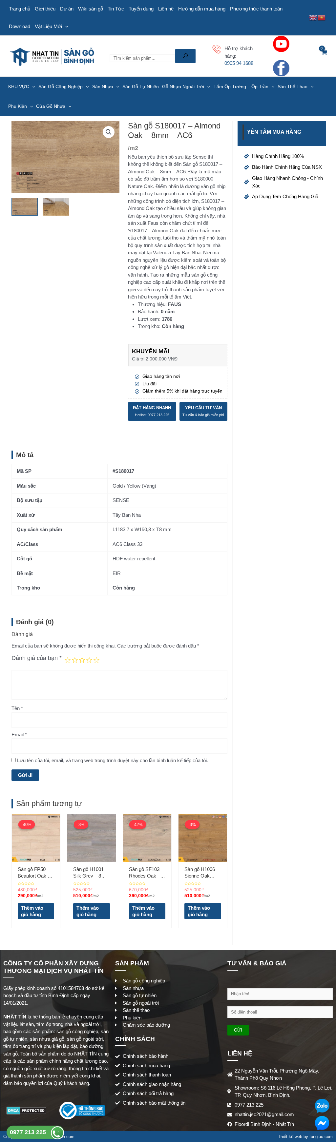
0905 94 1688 (238, 63)
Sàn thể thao (292, 86)
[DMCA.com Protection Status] (26, 1110)
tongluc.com (321, 1136)
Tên (17, 708)
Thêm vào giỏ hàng (32, 911)
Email (19, 734)
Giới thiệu (45, 8)
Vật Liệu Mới (48, 26)
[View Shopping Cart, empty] (323, 56)
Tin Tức (116, 8)
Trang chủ (19, 8)
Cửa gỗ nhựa (50, 106)
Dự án (67, 8)
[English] (313, 17)
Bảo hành (148, 311)
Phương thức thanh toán (256, 8)
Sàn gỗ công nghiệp (60, 86)
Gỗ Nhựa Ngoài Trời (183, 86)
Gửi (238, 1030)
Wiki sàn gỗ (90, 8)
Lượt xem (148, 319)
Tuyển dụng (141, 8)
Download (19, 26)
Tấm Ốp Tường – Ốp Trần (241, 86)
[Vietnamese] (322, 17)
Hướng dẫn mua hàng (201, 8)
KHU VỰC (18, 86)
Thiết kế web (290, 1136)
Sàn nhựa (102, 86)
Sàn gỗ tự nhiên (140, 86)
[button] (109, 132)
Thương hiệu (151, 304)
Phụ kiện (17, 106)
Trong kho (148, 326)
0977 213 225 (29, 1132)
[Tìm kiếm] (185, 56)
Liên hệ (166, 8)
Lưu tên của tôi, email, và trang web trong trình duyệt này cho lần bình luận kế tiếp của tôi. (112, 760)
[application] (65, 26)
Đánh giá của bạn (36, 658)
